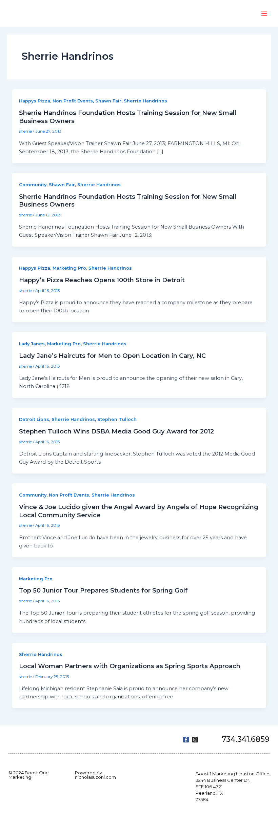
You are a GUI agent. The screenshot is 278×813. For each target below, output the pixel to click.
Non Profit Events (73, 100)
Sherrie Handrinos (145, 100)
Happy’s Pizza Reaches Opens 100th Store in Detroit (102, 280)
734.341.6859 (246, 739)
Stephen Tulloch (117, 419)
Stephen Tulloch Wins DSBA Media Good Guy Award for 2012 (116, 431)
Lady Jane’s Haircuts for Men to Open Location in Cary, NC (112, 356)
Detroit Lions (34, 419)
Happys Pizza (34, 100)
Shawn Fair (108, 100)
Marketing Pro (69, 268)
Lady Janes (32, 343)
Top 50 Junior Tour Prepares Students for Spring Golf (103, 590)
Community (32, 184)
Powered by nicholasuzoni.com (95, 775)
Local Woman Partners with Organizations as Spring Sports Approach (129, 666)
